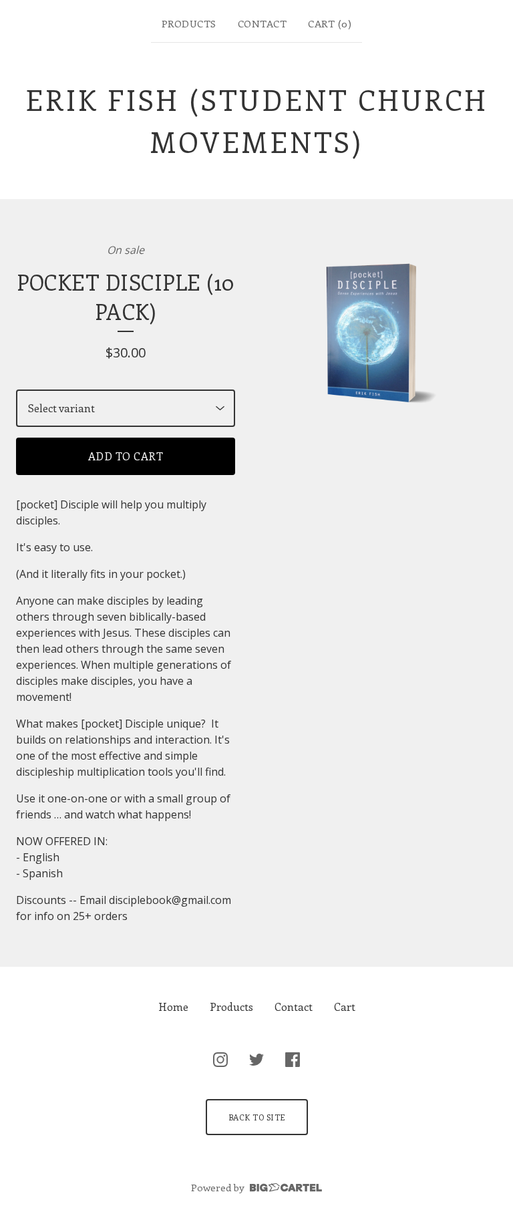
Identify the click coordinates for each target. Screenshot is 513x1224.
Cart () (329, 23)
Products (189, 23)
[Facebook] (293, 1059)
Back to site (256, 1117)
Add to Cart (126, 456)
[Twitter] (256, 1059)
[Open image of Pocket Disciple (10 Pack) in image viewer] (377, 333)
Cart (344, 1007)
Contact (262, 23)
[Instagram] (220, 1059)
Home (173, 1007)
